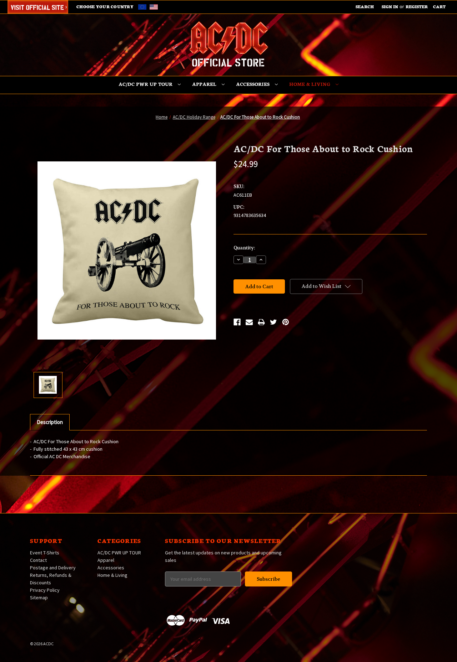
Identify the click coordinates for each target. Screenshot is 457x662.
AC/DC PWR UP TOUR (146, 84)
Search (365, 6)
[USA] (154, 6)
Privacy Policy (45, 590)
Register (417, 6)
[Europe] (143, 6)
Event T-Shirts (44, 552)
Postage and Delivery (53, 567)
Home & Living (310, 84)
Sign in (390, 6)
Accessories (253, 84)
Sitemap (39, 597)
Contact (38, 560)
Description (50, 422)
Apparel (205, 84)
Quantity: (244, 248)
